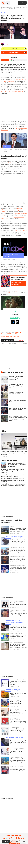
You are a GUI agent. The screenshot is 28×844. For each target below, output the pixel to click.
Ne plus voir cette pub (7, 369)
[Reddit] (16, 838)
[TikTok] (7, 838)
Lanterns (15, 314)
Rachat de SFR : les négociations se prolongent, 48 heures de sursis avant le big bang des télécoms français (18, 721)
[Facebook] (14, 838)
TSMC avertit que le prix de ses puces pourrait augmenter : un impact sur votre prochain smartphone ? (18, 703)
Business (3, 12)
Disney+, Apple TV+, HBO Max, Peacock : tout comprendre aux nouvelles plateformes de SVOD (18, 418)
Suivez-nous (5, 60)
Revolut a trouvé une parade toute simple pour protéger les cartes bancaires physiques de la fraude (18, 742)
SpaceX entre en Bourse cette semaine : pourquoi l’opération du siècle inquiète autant (18, 712)
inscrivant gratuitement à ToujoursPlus (10, 292)
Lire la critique (14, 317)
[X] (9, 838)
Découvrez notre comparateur (16, 283)
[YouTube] (4, 838)
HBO (3, 343)
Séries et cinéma (12, 343)
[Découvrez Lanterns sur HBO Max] (17, 323)
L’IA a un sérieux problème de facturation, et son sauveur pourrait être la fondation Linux (18, 730)
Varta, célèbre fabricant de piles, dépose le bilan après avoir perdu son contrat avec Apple (13, 485)
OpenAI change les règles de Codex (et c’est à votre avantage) (18, 683)
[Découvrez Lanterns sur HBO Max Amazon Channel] (13, 323)
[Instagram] (12, 838)
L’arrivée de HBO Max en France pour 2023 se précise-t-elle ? (18, 386)
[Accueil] (3, 3)
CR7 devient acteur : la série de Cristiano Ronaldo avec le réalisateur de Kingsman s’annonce (12, 480)
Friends (4, 232)
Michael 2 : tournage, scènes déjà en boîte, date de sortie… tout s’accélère (13, 475)
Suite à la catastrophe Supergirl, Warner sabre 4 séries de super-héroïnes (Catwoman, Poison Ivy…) (14, 471)
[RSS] (19, 838)
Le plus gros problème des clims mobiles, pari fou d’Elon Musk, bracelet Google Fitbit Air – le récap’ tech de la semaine (18, 645)
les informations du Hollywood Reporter (12, 91)
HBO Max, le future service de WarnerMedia (13, 80)
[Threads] (24, 838)
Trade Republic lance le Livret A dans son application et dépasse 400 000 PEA (18, 541)
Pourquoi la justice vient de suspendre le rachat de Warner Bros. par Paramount (18, 636)
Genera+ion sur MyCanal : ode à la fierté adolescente (17, 408)
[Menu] (8, 3)
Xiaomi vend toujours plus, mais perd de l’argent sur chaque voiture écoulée (18, 769)
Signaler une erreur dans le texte (10, 336)
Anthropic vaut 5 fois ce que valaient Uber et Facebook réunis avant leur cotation (18, 751)
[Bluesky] (21, 838)
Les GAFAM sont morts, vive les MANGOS (18, 693)
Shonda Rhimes (17, 203)
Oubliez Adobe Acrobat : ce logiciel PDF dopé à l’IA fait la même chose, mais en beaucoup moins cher (14, 453)
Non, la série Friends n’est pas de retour (17, 400)
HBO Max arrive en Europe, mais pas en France (16, 392)
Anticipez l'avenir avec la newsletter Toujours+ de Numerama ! (16, 378)
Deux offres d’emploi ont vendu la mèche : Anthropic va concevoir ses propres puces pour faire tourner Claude (18, 604)
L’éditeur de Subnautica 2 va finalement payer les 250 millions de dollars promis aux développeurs (18, 760)
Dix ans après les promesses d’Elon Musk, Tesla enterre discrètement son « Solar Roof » (18, 529)
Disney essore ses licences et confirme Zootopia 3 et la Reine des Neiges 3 (16, 464)
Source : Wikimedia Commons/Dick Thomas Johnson (15, 150)
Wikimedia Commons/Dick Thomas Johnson (11, 333)
